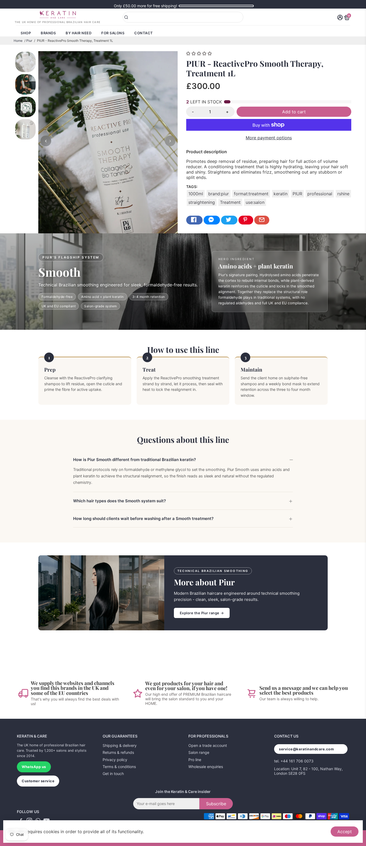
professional (319, 193)
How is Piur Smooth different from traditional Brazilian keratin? (134, 459)
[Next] (170, 141)
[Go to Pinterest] (245, 220)
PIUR (297, 193)
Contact (143, 33)
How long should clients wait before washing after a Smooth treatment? (143, 518)
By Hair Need (78, 33)
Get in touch (113, 773)
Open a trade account (207, 745)
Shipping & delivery (120, 745)
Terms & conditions (119, 766)
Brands (48, 33)
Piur (29, 41)
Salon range (198, 752)
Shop (26, 33)
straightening (201, 202)
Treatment (230, 202)
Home (18, 41)
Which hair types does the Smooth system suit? (119, 500)
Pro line (194, 759)
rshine (343, 193)
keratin (280, 193)
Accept (344, 831)
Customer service (38, 781)
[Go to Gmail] (261, 220)
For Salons (112, 33)
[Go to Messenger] (212, 220)
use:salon (255, 202)
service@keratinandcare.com (306, 749)
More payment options (269, 137)
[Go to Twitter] (229, 220)
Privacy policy (115, 759)
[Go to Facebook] (194, 220)
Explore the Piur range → (202, 613)
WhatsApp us (34, 767)
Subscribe (216, 803)
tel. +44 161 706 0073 (293, 761)
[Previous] (45, 141)
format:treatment (251, 193)
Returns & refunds (118, 752)
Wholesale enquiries (205, 766)
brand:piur (218, 193)
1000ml (195, 193)
